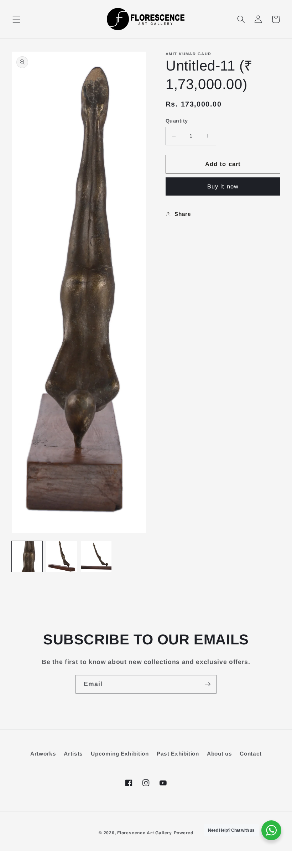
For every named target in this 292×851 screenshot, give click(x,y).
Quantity (177, 121)
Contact (251, 754)
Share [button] (182, 214)
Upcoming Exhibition (120, 754)
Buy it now (223, 186)
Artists (73, 754)
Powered (183, 832)
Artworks (43, 754)
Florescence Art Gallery (144, 832)
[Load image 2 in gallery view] (61, 556)
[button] (16, 19)
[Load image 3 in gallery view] (96, 556)
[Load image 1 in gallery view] (27, 556)
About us (219, 754)
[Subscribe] (207, 684)
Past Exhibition (178, 754)
